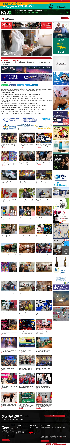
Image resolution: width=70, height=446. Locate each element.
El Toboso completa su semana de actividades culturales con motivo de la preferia (44, 368)
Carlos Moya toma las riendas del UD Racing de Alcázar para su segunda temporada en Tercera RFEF (43, 387)
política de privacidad (51, 435)
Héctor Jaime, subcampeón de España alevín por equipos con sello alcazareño (43, 332)
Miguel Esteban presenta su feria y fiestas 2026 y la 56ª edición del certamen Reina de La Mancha (26, 368)
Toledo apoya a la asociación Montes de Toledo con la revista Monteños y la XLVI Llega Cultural (26, 275)
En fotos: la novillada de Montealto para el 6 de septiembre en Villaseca (9, 255)
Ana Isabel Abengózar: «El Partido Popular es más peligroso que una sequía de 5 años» (9, 200)
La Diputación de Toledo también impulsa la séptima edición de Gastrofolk (8, 313)
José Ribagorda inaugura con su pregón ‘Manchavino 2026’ (26, 218)
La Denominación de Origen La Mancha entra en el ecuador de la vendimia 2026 (26, 236)
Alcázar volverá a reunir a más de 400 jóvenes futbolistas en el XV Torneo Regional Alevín (26, 386)
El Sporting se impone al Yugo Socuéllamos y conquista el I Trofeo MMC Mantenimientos (9, 145)
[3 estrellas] (2, 82)
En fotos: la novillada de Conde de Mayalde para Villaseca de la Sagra (8, 405)
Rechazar (54, 444)
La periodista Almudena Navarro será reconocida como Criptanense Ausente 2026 (9, 386)
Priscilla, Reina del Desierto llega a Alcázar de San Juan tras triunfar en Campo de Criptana (9, 350)
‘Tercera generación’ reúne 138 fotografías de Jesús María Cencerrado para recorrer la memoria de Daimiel (43, 275)
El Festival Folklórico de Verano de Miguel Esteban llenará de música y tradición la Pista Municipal (44, 313)
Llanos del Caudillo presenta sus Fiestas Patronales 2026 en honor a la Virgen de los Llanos (44, 182)
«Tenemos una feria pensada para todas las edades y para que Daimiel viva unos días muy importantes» (8, 275)
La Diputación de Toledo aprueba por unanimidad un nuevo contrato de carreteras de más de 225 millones (9, 237)
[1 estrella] (1, 82)
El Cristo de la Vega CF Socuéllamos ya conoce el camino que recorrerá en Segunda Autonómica (26, 406)
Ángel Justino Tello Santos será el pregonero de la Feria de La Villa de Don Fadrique (26, 200)
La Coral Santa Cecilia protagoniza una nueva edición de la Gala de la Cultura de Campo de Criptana (9, 294)
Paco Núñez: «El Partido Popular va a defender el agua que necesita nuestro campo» (44, 200)
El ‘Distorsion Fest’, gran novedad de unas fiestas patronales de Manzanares (8, 368)
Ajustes (61, 444)
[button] (24, 18)
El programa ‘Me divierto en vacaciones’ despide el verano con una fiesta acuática (9, 218)
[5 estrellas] (3, 82)
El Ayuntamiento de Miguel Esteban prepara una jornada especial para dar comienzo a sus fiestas (43, 237)
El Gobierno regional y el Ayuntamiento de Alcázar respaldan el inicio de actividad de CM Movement (26, 314)
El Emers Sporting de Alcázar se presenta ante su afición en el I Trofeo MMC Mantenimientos (26, 332)
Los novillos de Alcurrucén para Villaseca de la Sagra (43, 163)
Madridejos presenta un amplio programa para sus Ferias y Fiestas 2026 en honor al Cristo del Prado (9, 163)
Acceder (61, 299)
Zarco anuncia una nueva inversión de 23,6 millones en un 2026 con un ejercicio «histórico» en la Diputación (44, 406)
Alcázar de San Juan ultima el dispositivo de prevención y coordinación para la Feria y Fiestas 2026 (27, 256)
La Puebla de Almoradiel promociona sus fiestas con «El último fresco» (43, 218)
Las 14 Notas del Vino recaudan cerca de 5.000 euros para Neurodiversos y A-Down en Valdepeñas (43, 294)
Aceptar (48, 444)
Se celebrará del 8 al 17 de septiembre (10, 60)
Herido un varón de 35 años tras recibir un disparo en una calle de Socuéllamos (8, 182)
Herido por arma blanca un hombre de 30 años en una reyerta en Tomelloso (26, 350)
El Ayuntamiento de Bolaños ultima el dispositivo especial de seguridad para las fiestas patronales (26, 294)
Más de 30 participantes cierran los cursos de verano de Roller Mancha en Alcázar (9, 332)
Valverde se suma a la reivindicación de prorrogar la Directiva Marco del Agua (43, 350)
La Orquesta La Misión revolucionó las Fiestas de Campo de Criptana (26, 182)
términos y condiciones (59, 435)
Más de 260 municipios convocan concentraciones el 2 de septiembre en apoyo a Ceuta (43, 145)
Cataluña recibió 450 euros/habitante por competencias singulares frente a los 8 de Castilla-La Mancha (26, 164)
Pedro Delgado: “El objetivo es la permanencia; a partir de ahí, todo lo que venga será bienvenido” (44, 255)
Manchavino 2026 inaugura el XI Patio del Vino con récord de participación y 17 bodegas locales (26, 145)
